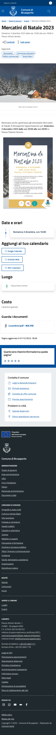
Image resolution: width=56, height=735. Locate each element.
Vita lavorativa (8, 517)
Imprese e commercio (11, 522)
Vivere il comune (15, 21)
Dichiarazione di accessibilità (14, 686)
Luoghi (4, 605)
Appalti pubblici (8, 526)
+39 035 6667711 (27, 643)
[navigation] (2, 11)
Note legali (6, 677)
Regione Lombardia (10, 3)
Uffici (4, 478)
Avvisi (4, 590)
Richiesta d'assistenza (11, 665)
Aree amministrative (10, 474)
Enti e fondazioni (9, 482)
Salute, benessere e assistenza (15, 559)
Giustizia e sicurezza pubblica (14, 547)
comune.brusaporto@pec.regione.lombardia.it (21, 635)
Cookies (5, 681)
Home (4, 21)
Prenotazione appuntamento (14, 656)
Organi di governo (9, 470)
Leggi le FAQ (7, 652)
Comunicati (6, 586)
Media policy (7, 714)
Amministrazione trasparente (14, 669)
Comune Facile (8, 726)
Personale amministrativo (13, 491)
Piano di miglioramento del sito (15, 690)
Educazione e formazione (12, 543)
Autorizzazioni (8, 563)
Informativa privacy (10, 673)
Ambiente (6, 555)
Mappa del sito (8, 718)
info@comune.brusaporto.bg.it (28, 638)
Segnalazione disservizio (12, 661)
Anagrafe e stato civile (11, 509)
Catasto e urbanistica (11, 530)
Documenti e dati (9, 495)
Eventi (26, 21)
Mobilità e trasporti (10, 538)
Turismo (5, 534)
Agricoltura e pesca (10, 568)
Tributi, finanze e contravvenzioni (16, 551)
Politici (4, 486)
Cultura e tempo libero (11, 513)
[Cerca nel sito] (49, 11)
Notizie (5, 582)
